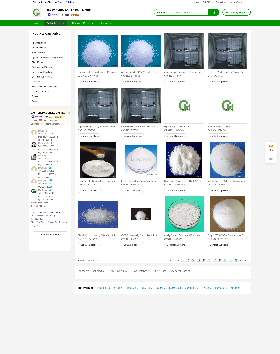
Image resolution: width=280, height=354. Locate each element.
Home (196, 2)
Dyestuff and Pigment (42, 77)
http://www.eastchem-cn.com (48, 212)
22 (236, 260)
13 (188, 260)
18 (215, 260)
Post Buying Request (236, 12)
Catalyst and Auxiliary (42, 72)
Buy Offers (221, 2)
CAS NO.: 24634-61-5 (88, 76)
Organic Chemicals (41, 91)
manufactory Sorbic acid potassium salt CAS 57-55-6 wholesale (184, 72)
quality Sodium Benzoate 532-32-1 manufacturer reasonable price (184, 235)
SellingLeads (54, 23)
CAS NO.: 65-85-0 (129, 239)
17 (209, 260)
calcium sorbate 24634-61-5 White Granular (141, 72)
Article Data (159, 271)
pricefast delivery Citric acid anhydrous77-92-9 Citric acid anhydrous (228, 181)
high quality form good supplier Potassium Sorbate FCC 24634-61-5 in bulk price (98, 72)
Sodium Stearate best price (220, 126)
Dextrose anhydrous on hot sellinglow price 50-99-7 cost (98, 181)
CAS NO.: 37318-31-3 (218, 239)
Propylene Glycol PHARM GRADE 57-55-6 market (141, 126)
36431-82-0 (191, 287)
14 (193, 260)
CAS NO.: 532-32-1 (173, 239)
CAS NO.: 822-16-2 (217, 130)
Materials (36, 82)
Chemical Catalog (180, 271)
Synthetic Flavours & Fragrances (47, 57)
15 (199, 260)
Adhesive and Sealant (42, 67)
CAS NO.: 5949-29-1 (87, 239)
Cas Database (140, 271)
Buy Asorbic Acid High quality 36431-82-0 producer (184, 181)
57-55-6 (118, 287)
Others (35, 96)
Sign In (61, 2)
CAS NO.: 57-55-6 (172, 76)
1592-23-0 (132, 287)
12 (182, 260)
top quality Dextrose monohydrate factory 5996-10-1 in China (141, 181)
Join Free (70, 2)
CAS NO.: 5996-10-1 (130, 184)
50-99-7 (160, 287)
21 (231, 260)
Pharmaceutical (39, 43)
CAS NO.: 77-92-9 (216, 184)
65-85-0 (235, 287)
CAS (111, 271)
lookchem (83, 271)
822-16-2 (147, 287)
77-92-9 (206, 287)
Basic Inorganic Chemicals (44, 86)
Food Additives (39, 52)
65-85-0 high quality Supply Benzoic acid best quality (141, 235)
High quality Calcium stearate (178, 126)
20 (225, 260)
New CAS (123, 271)
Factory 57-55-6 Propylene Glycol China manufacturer (228, 72)
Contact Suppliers (50, 234)
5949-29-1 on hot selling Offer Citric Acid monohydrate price (98, 235)
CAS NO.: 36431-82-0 (174, 184)
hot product (98, 271)
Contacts (106, 23)
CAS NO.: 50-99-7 (86, 184)
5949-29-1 (220, 287)
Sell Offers (208, 2)
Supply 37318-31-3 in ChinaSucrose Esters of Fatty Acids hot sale (228, 235)
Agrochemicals (39, 47)
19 (220, 260)
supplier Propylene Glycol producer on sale (98, 126)
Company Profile (81, 23)
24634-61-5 (103, 287)
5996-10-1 (175, 287)
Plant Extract (38, 62)
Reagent (36, 101)
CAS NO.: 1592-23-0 (174, 130)
